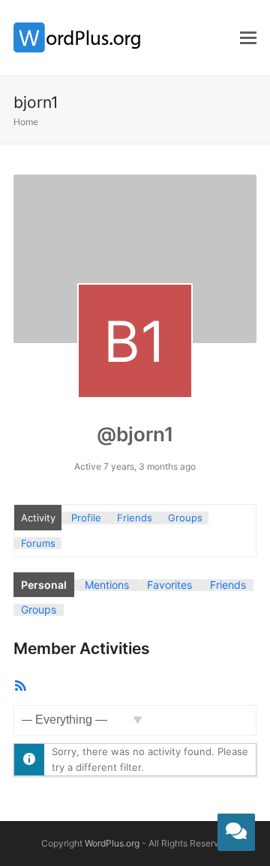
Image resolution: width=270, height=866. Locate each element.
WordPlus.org (112, 843)
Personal (44, 584)
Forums (38, 543)
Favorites (169, 584)
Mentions (107, 584)
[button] (248, 37)
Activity (38, 518)
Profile (86, 518)
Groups (185, 518)
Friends (134, 518)
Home (26, 121)
